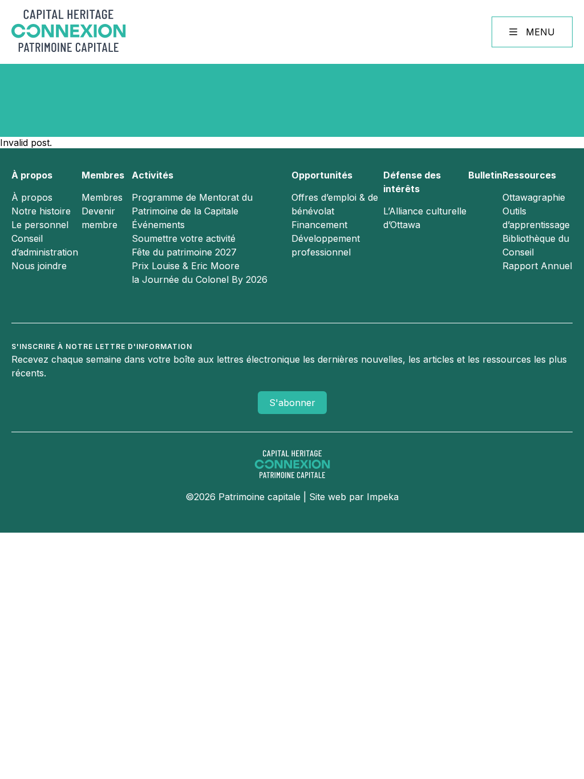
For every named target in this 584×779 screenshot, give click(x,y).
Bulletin (485, 175)
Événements (158, 224)
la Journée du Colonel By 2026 (199, 279)
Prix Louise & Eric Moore (186, 265)
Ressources (529, 175)
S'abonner (292, 402)
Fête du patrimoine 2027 (184, 252)
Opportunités (321, 175)
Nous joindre (39, 265)
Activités (152, 175)
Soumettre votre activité (184, 238)
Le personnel (39, 224)
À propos (31, 175)
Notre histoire (41, 211)
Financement (319, 224)
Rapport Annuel (537, 265)
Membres (103, 175)
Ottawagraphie (533, 197)
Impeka (383, 496)
